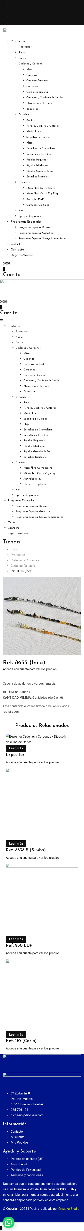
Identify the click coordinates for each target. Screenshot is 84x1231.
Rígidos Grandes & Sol (39, 171)
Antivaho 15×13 (35, 199)
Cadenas (31, 75)
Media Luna (33, 131)
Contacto (17, 249)
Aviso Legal (19, 1164)
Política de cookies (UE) (27, 1159)
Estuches (24, 114)
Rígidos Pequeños (37, 159)
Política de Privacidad (26, 1170)
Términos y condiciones (27, 1175)
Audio (22, 52)
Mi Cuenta (17, 1137)
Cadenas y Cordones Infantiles (44, 97)
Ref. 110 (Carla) (21, 1041)
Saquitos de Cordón (38, 137)
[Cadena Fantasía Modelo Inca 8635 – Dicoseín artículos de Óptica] (42, 616)
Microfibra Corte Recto (40, 188)
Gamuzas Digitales (37, 205)
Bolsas (22, 58)
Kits (21, 210)
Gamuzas (24, 182)
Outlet (15, 244)
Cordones (32, 86)
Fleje (29, 142)
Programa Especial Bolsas (34, 227)
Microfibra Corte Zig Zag (42, 193)
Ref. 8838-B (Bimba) (26, 850)
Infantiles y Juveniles (38, 154)
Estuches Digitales (37, 176)
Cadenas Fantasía (37, 80)
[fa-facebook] (12, 1214)
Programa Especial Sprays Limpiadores (42, 238)
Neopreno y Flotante (39, 103)
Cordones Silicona (37, 92)
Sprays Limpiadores (30, 216)
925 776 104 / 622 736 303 (29, 2)
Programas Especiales (26, 221)
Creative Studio (68, 1209)
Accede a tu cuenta (16, 669)
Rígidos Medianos (37, 165)
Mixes (30, 69)
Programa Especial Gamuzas (36, 233)
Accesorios (25, 46)
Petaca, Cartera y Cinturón (42, 125)
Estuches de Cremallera (40, 148)
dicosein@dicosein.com (27, 8)
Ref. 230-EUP (19, 946)
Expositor (32, 109)
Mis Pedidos (20, 1142)
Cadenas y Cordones (31, 63)
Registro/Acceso (22, 255)
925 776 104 (19, 1110)
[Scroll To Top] (1, 1228)
